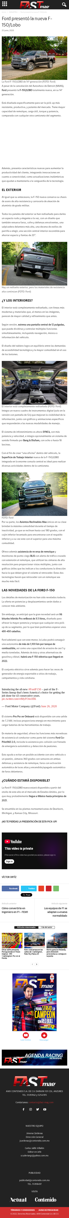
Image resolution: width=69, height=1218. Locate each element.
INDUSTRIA (13, 12)
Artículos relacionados (26, 927)
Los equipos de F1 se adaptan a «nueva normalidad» (55, 912)
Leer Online (26, 1040)
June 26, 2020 (49, 706)
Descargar (44, 1040)
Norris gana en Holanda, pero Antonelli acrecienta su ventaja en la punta (56, 953)
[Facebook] (24, 1110)
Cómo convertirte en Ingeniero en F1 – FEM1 (15, 910)
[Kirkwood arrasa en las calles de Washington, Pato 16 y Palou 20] (34, 940)
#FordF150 (34, 689)
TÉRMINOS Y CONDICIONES (23, 1210)
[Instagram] (31, 1110)
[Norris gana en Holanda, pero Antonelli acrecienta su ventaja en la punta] (57, 940)
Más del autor (46, 927)
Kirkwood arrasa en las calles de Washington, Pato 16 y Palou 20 (33, 952)
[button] (63, 5)
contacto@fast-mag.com (41, 1102)
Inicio (4, 12)
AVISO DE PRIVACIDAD (48, 1210)
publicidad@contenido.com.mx (34, 1180)
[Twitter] (38, 1110)
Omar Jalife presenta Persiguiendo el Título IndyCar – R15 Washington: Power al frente (11, 954)
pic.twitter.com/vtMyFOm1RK (19, 698)
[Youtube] (45, 1110)
